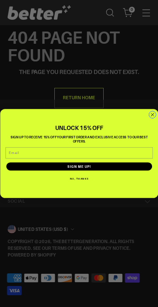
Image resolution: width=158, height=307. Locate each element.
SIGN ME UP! (79, 166)
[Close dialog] (152, 114)
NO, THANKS (79, 178)
